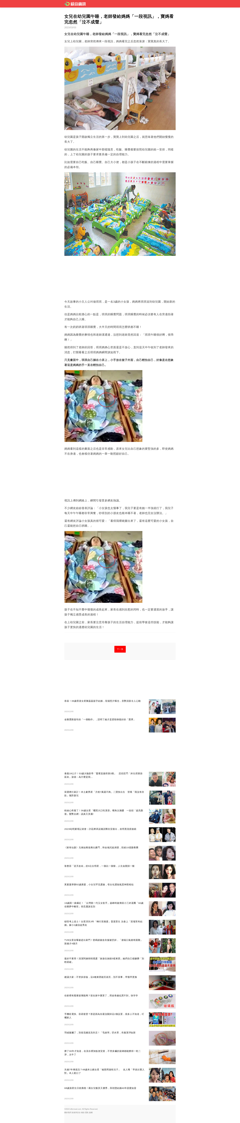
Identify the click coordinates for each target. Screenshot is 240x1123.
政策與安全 (76, 1112)
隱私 (87, 1112)
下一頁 (120, 649)
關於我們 (67, 1112)
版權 (91, 1112)
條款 (83, 1112)
